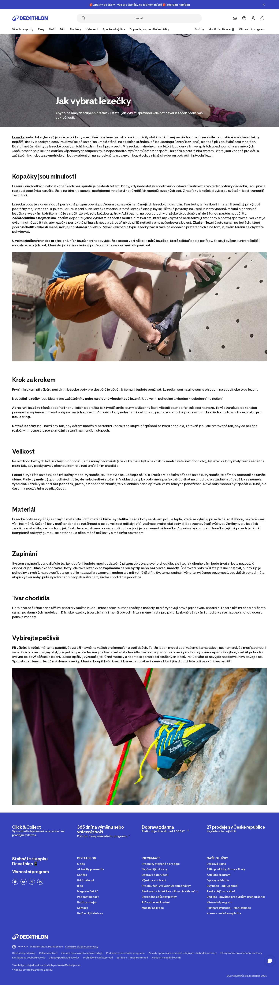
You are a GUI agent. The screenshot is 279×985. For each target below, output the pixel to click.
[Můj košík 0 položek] (262, 18)
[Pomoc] (244, 18)
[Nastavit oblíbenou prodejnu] (235, 18)
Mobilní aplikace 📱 (221, 29)
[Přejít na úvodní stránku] (30, 18)
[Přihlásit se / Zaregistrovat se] (253, 18)
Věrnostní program (252, 29)
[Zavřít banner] (264, 5)
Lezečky (18, 137)
